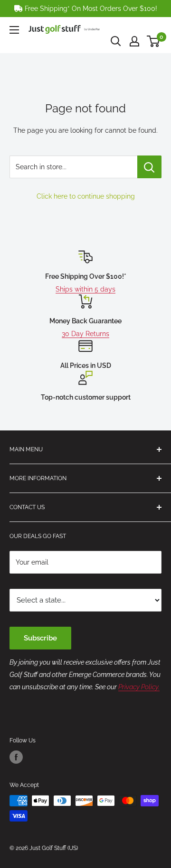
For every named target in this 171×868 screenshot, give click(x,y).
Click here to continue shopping (86, 196)
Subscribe (40, 638)
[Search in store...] (149, 166)
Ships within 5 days (85, 289)
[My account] (134, 41)
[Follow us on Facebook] (16, 757)
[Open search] (116, 41)
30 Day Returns (85, 334)
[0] (154, 41)
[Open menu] (14, 30)
